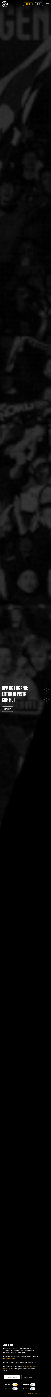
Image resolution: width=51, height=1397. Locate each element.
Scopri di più (7, 709)
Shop (38, 4)
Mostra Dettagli (32, 1393)
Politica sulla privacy (8, 1358)
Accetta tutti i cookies (11, 1377)
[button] (46, 691)
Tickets (28, 4)
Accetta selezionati (29, 1377)
